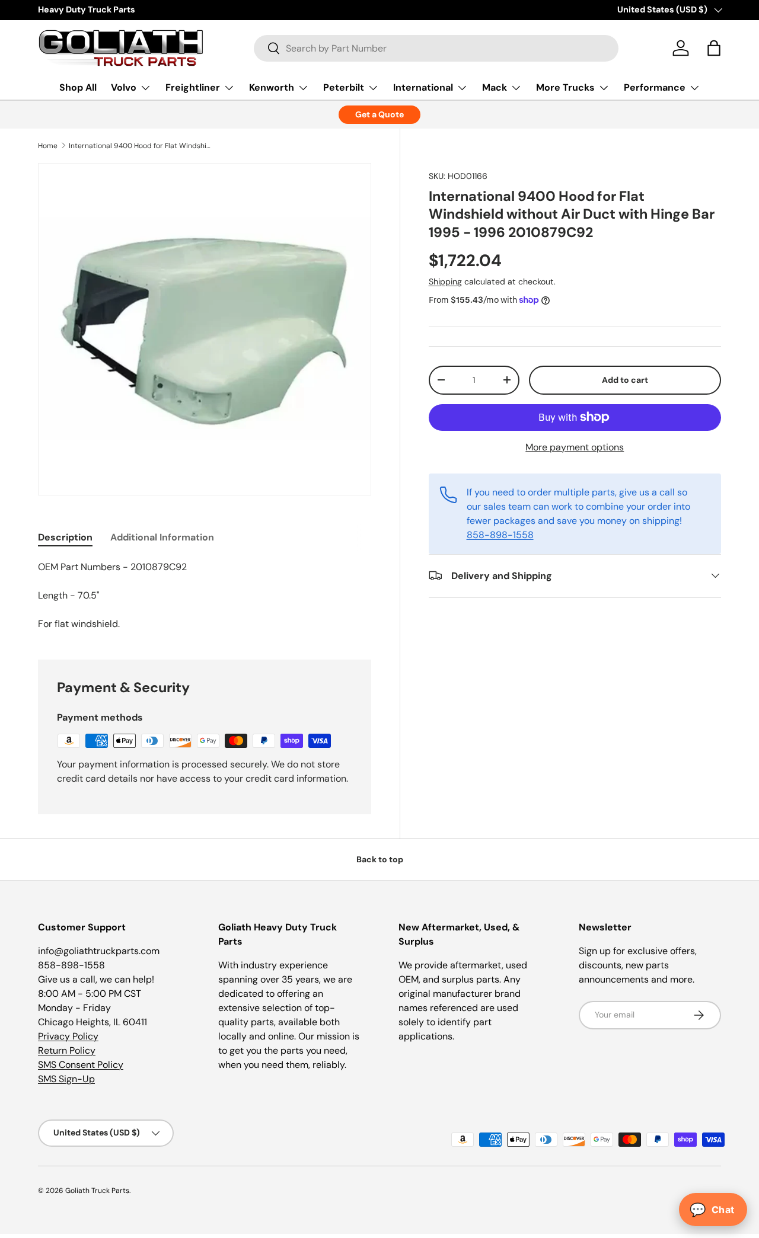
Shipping (445, 281)
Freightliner (192, 87)
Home (48, 146)
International (423, 87)
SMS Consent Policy (80, 1064)
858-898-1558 (500, 534)
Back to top (379, 859)
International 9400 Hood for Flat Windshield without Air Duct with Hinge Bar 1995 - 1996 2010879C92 (140, 146)
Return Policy (66, 1050)
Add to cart (625, 379)
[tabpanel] (204, 595)
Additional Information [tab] (162, 537)
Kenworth (271, 87)
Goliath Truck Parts (97, 1190)
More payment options (574, 446)
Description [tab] (65, 537)
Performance (654, 87)
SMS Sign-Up (66, 1079)
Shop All (78, 87)
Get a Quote (379, 114)
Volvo (123, 87)
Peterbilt (343, 87)
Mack (494, 87)
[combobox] (436, 48)
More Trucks (565, 87)
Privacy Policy (68, 1036)
